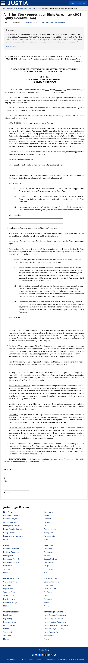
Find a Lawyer (9, 512)
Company (31, 659)
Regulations (8, 589)
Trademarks (8, 632)
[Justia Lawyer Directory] (55, 655)
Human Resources (30, 22)
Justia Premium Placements (55, 622)
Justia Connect (9, 659)
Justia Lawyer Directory (53, 618)
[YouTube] (36, 655)
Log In (73, 3)
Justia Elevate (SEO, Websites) (56, 625)
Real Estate (7, 566)
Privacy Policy (61, 659)
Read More (10, 46)
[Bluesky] (48, 655)
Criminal (47, 519)
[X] (52, 655)
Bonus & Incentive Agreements (52, 22)
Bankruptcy (48, 515)
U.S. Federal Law (11, 578)
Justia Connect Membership (55, 615)
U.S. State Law (51, 578)
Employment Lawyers (11, 525)
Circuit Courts (8, 595)
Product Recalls (9, 625)
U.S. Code (7, 585)
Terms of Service (48, 659)
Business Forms (9, 622)
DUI (45, 525)
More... (6, 539)
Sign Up (82, 3)
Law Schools (49, 545)
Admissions (48, 552)
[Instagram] (42, 655)
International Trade (11, 562)
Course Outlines (50, 559)
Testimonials (49, 635)
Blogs (46, 566)
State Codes (49, 585)
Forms (9, 8)
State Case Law (50, 589)
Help (39, 659)
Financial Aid (49, 555)
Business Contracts (20, 8)
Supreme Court (9, 592)
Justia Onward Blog (51, 632)
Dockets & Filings (10, 602)
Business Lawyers (10, 519)
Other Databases (11, 611)
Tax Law (6, 569)
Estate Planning (50, 529)
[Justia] (18, 3)
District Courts (9, 599)
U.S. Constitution (10, 582)
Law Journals (49, 562)
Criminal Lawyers (10, 522)
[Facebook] (39, 655)
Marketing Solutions (53, 611)
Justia (3, 8)
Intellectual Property (11, 559)
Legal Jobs (7, 615)
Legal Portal (21, 659)
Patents (6, 629)
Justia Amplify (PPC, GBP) (54, 629)
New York (48, 599)
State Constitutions (52, 582)
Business (7, 545)
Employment (8, 555)
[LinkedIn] (33, 655)
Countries (7, 635)
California (48, 592)
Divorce (47, 522)
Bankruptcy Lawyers (11, 515)
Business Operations (11, 552)
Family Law (48, 532)
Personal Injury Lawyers (13, 536)
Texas (46, 602)
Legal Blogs (8, 618)
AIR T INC (32, 8)
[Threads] (45, 655)
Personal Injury (50, 536)
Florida (46, 595)
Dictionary (48, 548)
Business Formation (11, 548)
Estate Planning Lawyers (13, 529)
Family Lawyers (9, 532)
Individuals (49, 512)
